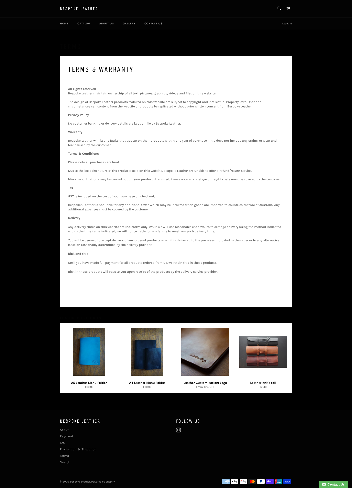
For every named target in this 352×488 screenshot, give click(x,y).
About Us (106, 23)
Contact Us (335, 484)
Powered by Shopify (103, 481)
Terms (64, 456)
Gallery (129, 23)
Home (64, 23)
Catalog (83, 23)
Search (65, 462)
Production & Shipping (77, 449)
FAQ (62, 443)
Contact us (153, 23)
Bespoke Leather (79, 8)
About (64, 430)
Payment (66, 436)
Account (287, 23)
